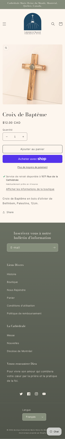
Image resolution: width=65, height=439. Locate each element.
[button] (4, 24)
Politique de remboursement (24, 313)
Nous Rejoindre (16, 289)
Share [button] (10, 212)
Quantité (7, 129)
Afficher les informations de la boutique (30, 189)
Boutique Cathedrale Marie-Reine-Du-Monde (31, 430)
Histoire (11, 274)
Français (31, 416)
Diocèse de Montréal (19, 351)
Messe (11, 335)
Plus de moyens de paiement (32, 167)
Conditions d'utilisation (21, 305)
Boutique (12, 281)
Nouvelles (13, 343)
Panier (11, 297)
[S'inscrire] (54, 247)
